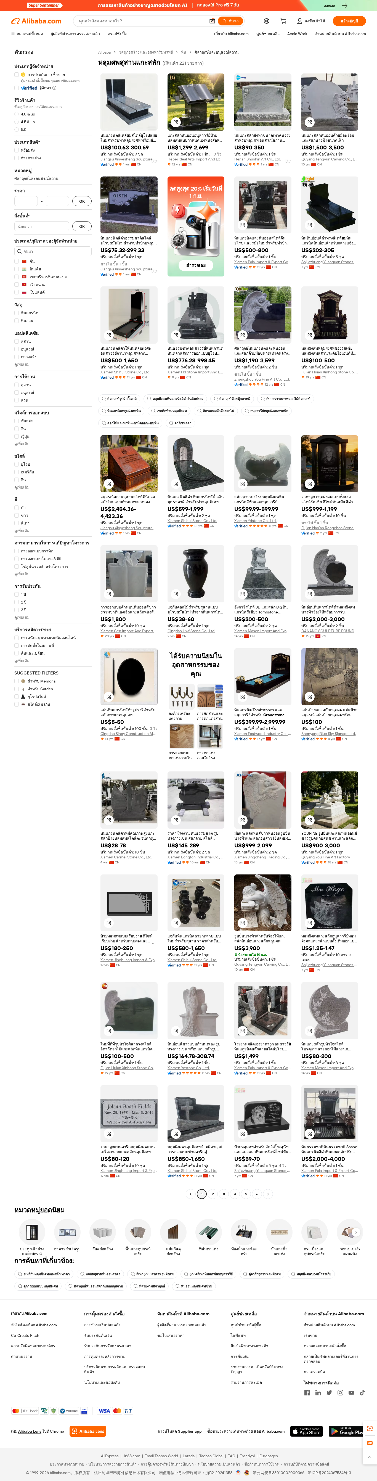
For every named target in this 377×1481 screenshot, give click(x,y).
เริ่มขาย (310, 1335)
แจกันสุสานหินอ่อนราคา (103, 1274)
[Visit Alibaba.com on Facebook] (307, 1392)
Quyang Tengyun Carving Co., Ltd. (330, 159)
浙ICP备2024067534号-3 (329, 1473)
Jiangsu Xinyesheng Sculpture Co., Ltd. (129, 159)
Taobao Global (211, 1456)
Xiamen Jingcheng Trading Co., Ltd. (262, 857)
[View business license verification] (238, 1472)
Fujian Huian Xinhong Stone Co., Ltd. (330, 372)
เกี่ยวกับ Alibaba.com (29, 1313)
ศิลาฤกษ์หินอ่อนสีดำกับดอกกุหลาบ (98, 1286)
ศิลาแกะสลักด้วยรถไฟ (218, 411)
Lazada (189, 1456)
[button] (212, 21)
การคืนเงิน (240, 1356)
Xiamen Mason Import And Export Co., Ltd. (262, 631)
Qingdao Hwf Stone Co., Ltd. (191, 631)
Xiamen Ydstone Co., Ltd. (255, 520)
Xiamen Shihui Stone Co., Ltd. (125, 372)
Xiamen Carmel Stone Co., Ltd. (126, 857)
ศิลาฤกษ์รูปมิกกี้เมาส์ (122, 399)
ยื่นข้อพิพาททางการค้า (249, 1346)
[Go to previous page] (191, 1194)
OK (82, 201)
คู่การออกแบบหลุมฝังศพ (40, 1286)
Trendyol (247, 1456)
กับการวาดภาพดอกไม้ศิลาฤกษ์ (288, 399)
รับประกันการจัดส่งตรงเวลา (107, 1346)
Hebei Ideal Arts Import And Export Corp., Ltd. (196, 159)
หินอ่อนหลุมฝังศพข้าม (196, 1286)
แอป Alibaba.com (269, 1431)
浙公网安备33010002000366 (278, 1473)
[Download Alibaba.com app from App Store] (306, 1431)
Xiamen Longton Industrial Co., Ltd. (196, 857)
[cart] (284, 22)
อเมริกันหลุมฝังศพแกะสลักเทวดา (46, 1274)
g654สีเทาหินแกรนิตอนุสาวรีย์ (211, 1274)
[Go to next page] (268, 1194)
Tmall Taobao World (161, 1456)
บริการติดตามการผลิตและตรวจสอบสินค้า (114, 1369)
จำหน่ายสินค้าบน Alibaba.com (329, 1325)
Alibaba (104, 52)
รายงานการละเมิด (246, 1382)
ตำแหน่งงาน (21, 1356)
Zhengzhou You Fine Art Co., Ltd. (262, 379)
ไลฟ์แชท (238, 1335)
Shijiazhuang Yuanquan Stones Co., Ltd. (330, 262)
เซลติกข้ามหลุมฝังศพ (172, 411)
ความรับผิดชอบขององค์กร (33, 1346)
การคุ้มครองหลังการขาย (104, 1356)
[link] (370, 1428)
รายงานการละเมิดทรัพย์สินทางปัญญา (257, 1369)
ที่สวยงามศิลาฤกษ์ (152, 1286)
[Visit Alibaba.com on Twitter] (329, 1392)
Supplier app (190, 1431)
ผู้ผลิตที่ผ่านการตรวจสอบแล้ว (181, 1325)
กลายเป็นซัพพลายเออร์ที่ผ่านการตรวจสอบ (331, 1359)
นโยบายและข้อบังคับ (102, 1382)
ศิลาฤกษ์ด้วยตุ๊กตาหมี (234, 399)
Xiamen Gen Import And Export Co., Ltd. (129, 631)
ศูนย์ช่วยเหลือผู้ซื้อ (246, 1325)
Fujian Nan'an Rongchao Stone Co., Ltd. (330, 528)
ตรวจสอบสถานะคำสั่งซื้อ (325, 1346)
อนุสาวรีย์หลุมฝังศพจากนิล (269, 411)
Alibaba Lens (29, 1431)
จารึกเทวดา (183, 423)
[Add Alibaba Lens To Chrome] (88, 1431)
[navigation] (53, 623)
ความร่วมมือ (314, 1372)
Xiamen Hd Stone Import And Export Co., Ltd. (196, 372)
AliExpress (110, 1456)
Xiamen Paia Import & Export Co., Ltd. (262, 262)
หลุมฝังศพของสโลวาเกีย (314, 1274)
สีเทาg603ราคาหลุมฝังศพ (155, 1274)
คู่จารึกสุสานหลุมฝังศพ (265, 1274)
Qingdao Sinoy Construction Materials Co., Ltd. (129, 733)
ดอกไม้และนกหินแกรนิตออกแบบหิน (133, 423)
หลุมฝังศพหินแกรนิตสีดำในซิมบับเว (178, 399)
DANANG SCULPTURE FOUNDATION (330, 631)
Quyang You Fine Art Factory (325, 857)
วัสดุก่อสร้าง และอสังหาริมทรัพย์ (146, 52)
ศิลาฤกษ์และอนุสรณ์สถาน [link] (217, 52)
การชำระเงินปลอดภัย (102, 1325)
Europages (268, 1456)
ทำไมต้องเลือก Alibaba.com (34, 1325)
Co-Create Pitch (25, 1335)
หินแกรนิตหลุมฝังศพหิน (124, 411)
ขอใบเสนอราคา (171, 1335)
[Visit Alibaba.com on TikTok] (362, 1392)
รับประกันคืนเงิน (98, 1335)
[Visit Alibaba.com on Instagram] (340, 1392)
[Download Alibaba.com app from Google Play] (347, 1431)
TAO (231, 1456)
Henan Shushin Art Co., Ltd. (257, 159)
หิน (183, 52)
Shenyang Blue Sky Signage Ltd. (328, 733)
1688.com (131, 1456)
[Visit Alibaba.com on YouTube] (351, 1392)
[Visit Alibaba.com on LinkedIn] (318, 1392)
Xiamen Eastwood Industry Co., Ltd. (262, 733)
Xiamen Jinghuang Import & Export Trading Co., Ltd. (129, 960)
